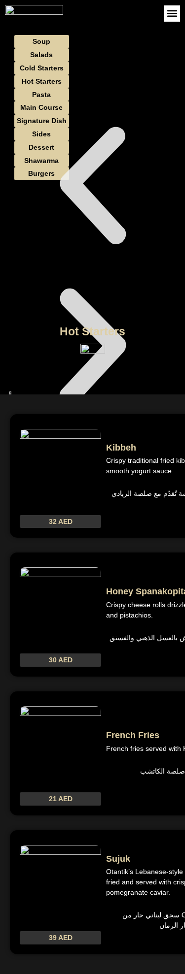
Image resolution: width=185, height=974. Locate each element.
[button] (172, 13)
